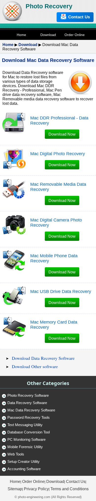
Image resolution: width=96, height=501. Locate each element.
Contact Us (79, 17)
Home (8, 45)
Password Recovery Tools (28, 417)
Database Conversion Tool (28, 432)
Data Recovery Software (27, 403)
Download (27, 45)
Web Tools (15, 454)
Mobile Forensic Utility (25, 447)
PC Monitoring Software (26, 439)
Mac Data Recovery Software (31, 410)
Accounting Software (24, 469)
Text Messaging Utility (25, 425)
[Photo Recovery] (12, 20)
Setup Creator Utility (23, 461)
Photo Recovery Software (28, 395)
